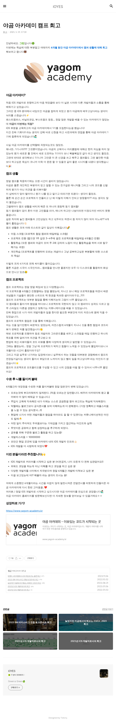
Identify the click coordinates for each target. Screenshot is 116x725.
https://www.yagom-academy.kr (24, 510)
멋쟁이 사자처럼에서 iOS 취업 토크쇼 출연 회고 (24, 576)
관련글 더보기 (107, 609)
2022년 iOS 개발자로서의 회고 (19, 586)
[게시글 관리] (20, 558)
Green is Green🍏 (16, 681)
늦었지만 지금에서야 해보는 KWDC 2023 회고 (24, 583)
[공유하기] (16, 558)
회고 (9, 571)
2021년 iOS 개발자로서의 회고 (19, 590)
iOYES (11, 671)
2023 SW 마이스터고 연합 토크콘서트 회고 (23, 580)
